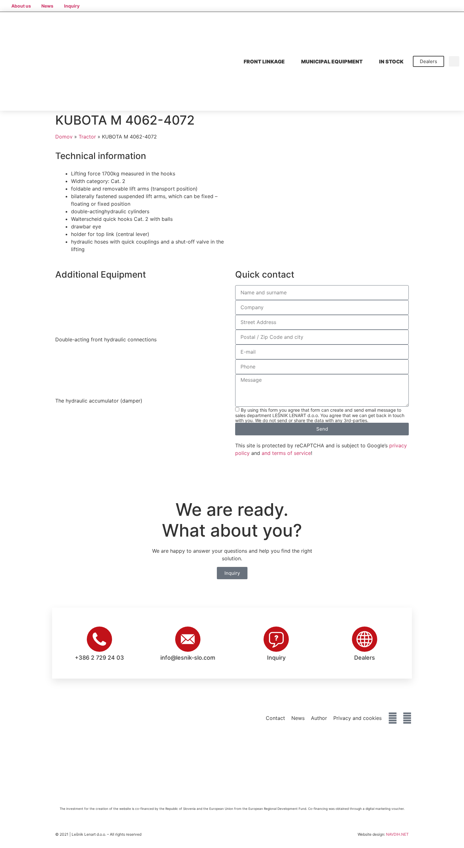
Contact (275, 718)
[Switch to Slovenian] (407, 5)
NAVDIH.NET (397, 834)
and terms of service (286, 453)
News (298, 718)
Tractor (87, 136)
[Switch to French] (443, 5)
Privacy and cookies (357, 718)
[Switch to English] (419, 5)
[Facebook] (392, 718)
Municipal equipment (332, 61)
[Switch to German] (431, 5)
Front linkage (264, 61)
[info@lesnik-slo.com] (187, 639)
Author (319, 718)
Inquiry (276, 657)
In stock (391, 61)
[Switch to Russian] (455, 5)
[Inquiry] (276, 639)
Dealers (364, 657)
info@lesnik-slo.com (187, 657)
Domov (64, 136)
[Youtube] (407, 718)
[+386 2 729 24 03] (99, 639)
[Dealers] (364, 639)
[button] (454, 61)
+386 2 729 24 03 (99, 657)
